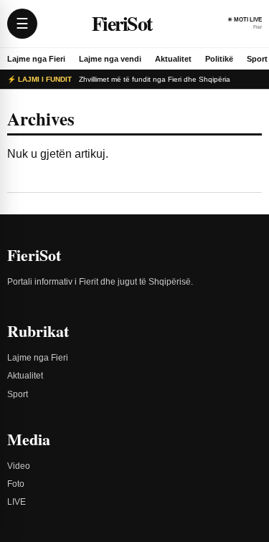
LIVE (16, 502)
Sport (257, 58)
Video (18, 466)
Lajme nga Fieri (36, 58)
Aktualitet (173, 58)
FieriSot (122, 23)
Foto (15, 484)
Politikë (219, 58)
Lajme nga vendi (110, 58)
